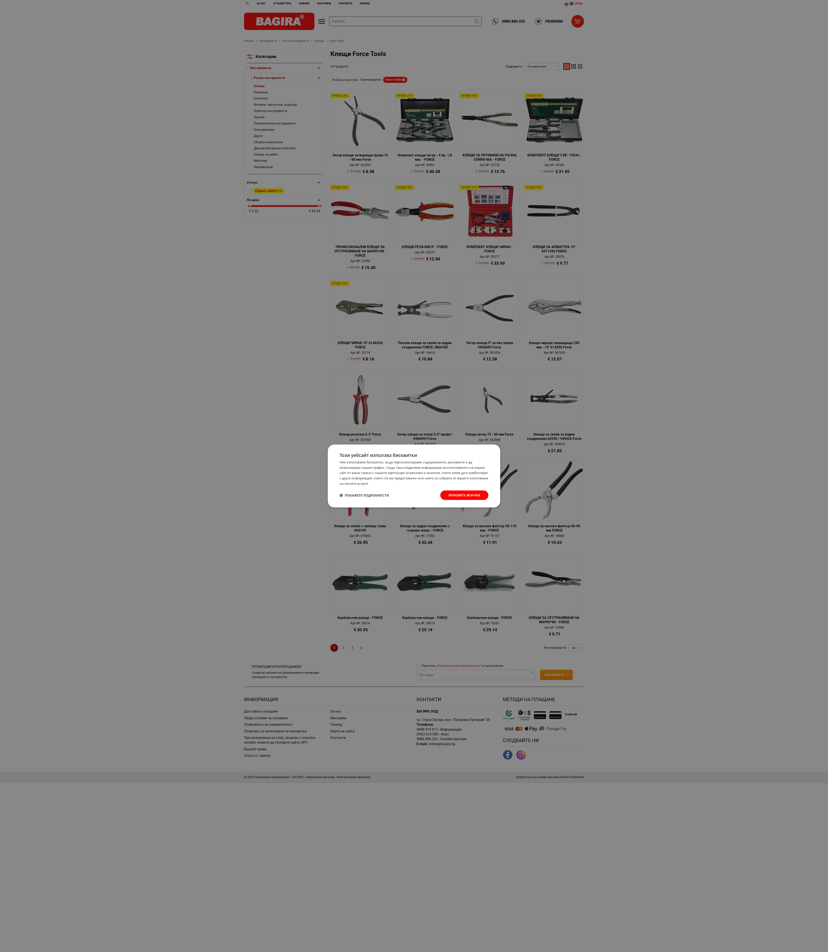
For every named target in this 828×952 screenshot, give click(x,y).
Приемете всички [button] (464, 495)
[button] (364, 495)
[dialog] (414, 476)
